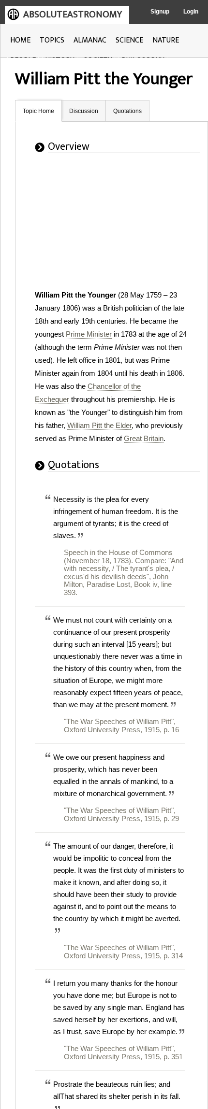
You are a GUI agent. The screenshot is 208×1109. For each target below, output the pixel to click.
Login (190, 11)
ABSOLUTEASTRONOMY (72, 14)
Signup (159, 11)
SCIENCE (129, 40)
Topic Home (38, 111)
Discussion (83, 111)
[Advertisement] (120, 228)
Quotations (127, 111)
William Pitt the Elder (99, 425)
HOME (20, 40)
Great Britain (143, 438)
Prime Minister (89, 334)
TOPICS (52, 40)
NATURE (165, 40)
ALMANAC (90, 40)
